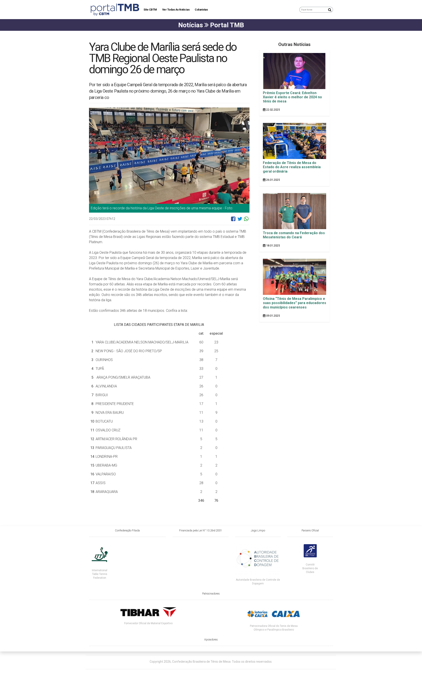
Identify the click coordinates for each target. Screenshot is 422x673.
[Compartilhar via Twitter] (239, 220)
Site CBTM (150, 9)
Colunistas (201, 9)
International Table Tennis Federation (99, 574)
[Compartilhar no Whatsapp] (246, 220)
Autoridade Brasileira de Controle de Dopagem (258, 581)
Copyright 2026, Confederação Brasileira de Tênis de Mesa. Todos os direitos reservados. (211, 661)
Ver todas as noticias (176, 9)
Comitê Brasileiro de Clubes (310, 568)
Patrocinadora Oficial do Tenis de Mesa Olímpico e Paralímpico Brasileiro (274, 627)
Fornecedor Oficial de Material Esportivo (148, 623)
